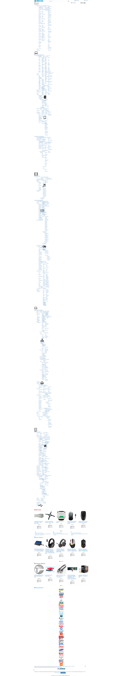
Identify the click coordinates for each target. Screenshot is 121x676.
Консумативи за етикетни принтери (47, 373)
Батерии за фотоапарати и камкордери (50, 140)
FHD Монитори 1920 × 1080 (49, 37)
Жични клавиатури (43, 208)
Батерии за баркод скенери (49, 405)
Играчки (47, 443)
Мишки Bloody (46, 222)
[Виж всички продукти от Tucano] (61, 659)
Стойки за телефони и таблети (46, 118)
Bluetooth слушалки (44, 190)
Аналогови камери (46, 337)
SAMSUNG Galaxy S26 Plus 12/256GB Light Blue (38, 576)
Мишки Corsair (46, 224)
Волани (38, 270)
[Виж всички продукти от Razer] (61, 645)
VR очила (44, 207)
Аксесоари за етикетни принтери (46, 369)
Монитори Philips (49, 20)
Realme (46, 128)
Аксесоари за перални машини (44, 453)
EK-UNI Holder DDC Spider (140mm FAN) (49, 522)
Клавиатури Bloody (47, 234)
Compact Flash (47, 290)
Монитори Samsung (49, 22)
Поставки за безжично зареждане (49, 113)
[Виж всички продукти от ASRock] (61, 601)
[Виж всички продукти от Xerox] (61, 662)
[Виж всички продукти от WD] (61, 661)
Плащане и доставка (37, 666)
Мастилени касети (46, 363)
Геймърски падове (46, 230)
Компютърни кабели (43, 499)
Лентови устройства (47, 251)
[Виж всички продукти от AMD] (61, 594)
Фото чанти (49, 148)
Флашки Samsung (47, 281)
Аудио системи (38, 181)
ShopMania (57, 675)
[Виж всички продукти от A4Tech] (61, 589)
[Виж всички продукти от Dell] (61, 620)
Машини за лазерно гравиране (44, 355)
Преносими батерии (47, 468)
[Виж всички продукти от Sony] (61, 653)
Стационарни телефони (48, 417)
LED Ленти (49, 94)
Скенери (38, 394)
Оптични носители (48, 259)
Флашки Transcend (47, 284)
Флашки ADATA (47, 277)
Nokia (46, 126)
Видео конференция (47, 205)
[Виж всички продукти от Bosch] (61, 606)
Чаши (46, 447)
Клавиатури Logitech (47, 236)
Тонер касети (46, 352)
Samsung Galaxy (46, 125)
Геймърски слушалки (44, 192)
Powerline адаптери (47, 311)
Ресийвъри (46, 476)
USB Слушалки (44, 184)
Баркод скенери (47, 402)
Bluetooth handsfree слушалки (44, 194)
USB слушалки (40, 251)
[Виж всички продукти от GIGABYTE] (61, 625)
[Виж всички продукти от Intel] (61, 631)
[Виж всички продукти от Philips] (61, 644)
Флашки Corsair (47, 279)
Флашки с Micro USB (47, 274)
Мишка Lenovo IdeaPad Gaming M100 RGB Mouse (72, 522)
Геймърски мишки (44, 215)
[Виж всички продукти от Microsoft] (61, 642)
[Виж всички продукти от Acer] (61, 590)
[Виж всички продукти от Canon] (61, 609)
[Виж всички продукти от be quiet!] (61, 604)
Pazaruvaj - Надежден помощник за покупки (64, 675)
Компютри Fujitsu (43, 36)
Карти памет (45, 288)
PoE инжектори (47, 315)
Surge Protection (47, 395)
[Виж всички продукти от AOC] (61, 595)
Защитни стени (44, 320)
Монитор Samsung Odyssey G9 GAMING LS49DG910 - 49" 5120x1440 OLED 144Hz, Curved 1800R (71, 576)
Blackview (46, 127)
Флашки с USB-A (47, 265)
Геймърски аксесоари (42, 246)
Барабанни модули (46, 350)
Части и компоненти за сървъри (47, 328)
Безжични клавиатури (43, 210)
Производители (39, 587)
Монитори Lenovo (49, 16)
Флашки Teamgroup (47, 286)
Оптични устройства (48, 86)
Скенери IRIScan (40, 408)
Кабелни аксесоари (38, 505)
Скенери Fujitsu (40, 406)
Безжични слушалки (40, 253)
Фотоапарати (48, 137)
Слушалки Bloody (40, 260)
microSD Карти (47, 296)
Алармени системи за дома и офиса (47, 413)
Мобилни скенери (40, 396)
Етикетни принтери (44, 365)
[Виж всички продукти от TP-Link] (61, 656)
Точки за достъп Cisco (43, 340)
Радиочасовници (49, 178)
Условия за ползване (47, 666)
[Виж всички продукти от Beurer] (61, 605)
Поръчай (39, 526)
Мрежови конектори (44, 502)
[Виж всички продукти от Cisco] (61, 613)
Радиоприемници (48, 177)
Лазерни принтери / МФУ (44, 345)
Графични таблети (47, 203)
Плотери (38, 388)
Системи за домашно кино (46, 181)
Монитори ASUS (49, 11)
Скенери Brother (40, 402)
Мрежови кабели (42, 500)
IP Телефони (49, 419)
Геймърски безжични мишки (46, 220)
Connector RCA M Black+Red (48, 575)
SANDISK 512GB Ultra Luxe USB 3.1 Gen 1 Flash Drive (38, 522)
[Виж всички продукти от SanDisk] (61, 651)
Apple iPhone (46, 123)
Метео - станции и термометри (48, 434)
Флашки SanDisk (47, 283)
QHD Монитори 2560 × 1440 (49, 42)
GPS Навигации (46, 478)
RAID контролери (47, 323)
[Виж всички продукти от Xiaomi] (61, 664)
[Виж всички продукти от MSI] (61, 643)
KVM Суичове (44, 488)
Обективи (49, 142)
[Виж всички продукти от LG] (61, 639)
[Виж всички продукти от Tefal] (61, 654)
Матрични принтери (44, 376)
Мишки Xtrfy (46, 228)
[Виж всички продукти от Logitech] (61, 641)
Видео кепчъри (47, 202)
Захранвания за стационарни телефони (50, 426)
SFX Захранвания (47, 105)
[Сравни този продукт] (37, 528)
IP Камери (44, 331)
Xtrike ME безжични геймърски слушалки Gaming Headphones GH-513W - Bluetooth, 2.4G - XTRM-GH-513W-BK (50, 551)
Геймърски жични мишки (46, 217)
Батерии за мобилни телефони (46, 130)
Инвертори (49, 392)
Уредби (42, 198)
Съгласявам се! (63, 672)
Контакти (73, 666)
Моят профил (62, 666)
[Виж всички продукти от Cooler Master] (61, 616)
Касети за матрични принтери (46, 379)
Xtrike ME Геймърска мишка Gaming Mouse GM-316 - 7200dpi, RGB (83, 549)
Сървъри (44, 321)
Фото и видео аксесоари (49, 145)
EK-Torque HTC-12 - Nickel (60, 522)
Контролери (45, 242)
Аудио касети (45, 303)
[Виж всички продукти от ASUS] (61, 602)
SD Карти (47, 298)
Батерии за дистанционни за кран (47, 458)
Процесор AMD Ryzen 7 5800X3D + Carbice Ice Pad (83, 576)
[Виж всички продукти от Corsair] (61, 618)
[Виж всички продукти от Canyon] (61, 611)
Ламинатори (48, 408)
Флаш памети (45, 262)
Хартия (38, 411)
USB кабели (44, 490)
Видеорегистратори (48, 475)
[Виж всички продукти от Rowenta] (61, 648)
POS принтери (46, 366)
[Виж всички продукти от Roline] (61, 647)
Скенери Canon (40, 404)
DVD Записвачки (50, 87)
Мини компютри (38, 50)
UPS (47, 385)
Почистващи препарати (48, 438)
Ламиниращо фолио (50, 410)
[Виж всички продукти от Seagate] (61, 652)
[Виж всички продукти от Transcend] (61, 657)
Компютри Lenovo (43, 40)
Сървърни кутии (46, 325)
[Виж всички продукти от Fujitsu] (61, 623)
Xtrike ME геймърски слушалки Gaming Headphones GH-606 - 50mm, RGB (60, 550)
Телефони (44, 121)
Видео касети (45, 305)
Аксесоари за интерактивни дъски (50, 400)
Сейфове (47, 442)
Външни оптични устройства (48, 257)
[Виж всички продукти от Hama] (61, 626)
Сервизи (42, 666)
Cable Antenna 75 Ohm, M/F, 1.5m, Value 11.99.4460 (61, 576)
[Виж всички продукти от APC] (61, 597)
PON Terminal (47, 313)
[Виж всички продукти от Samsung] (61, 650)
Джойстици (44, 243)
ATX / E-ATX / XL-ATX (48, 60)
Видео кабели (38, 499)
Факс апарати (44, 358)
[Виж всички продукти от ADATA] (61, 592)
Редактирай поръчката (68, 666)
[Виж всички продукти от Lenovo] (61, 637)
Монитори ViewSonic (49, 14)
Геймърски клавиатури (43, 212)
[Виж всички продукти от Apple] (61, 600)
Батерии (44, 455)
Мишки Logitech (46, 226)
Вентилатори (48, 71)
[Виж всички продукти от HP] (61, 628)
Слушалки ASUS (40, 258)
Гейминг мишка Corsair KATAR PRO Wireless (83, 522)
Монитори (47, 5)
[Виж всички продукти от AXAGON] (61, 603)
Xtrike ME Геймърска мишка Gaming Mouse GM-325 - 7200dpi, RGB (72, 549)
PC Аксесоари (47, 92)
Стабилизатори (48, 393)
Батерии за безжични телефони (49, 422)
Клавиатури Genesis (47, 239)
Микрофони (43, 197)
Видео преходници (47, 494)
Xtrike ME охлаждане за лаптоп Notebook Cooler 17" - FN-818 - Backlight (39, 549)
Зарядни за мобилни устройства (48, 110)
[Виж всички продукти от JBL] (61, 634)
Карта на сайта (57, 666)
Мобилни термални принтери (38, 382)
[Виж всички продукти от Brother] (61, 608)
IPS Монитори (49, 24)
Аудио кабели (44, 496)
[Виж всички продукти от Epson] (61, 621)
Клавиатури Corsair (47, 238)
